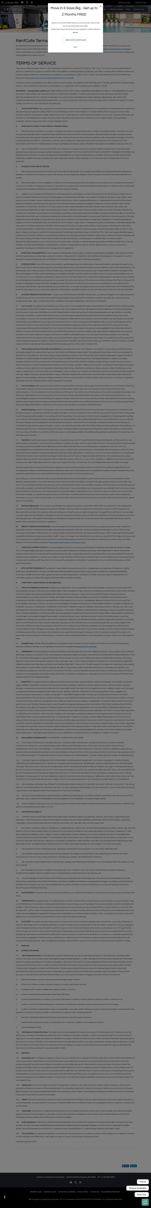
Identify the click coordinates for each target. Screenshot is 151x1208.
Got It (75, 47)
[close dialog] (100, 6)
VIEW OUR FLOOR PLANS (75, 40)
